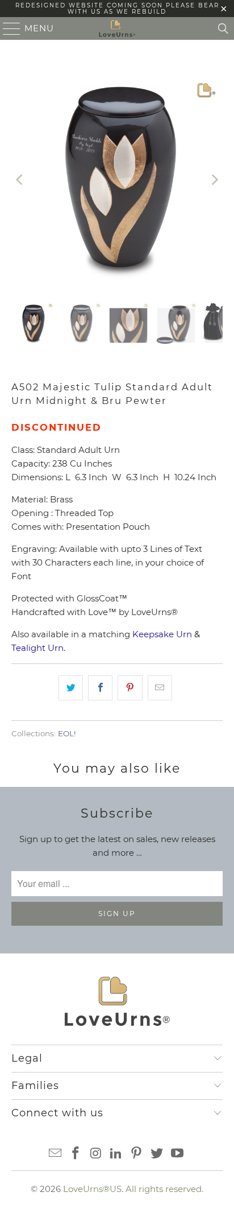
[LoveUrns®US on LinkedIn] (116, 1154)
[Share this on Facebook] (100, 687)
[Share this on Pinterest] (130, 687)
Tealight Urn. (38, 647)
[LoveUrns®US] (117, 28)
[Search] (223, 28)
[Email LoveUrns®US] (55, 1154)
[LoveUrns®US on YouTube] (177, 1154)
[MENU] (7, 28)
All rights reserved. (164, 1188)
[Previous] (20, 179)
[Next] (214, 179)
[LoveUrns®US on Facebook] (76, 1154)
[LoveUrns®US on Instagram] (96, 1154)
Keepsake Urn (162, 634)
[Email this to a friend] (160, 687)
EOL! (67, 733)
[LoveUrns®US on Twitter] (157, 1154)
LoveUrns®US (92, 1188)
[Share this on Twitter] (70, 687)
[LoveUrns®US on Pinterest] (136, 1154)
